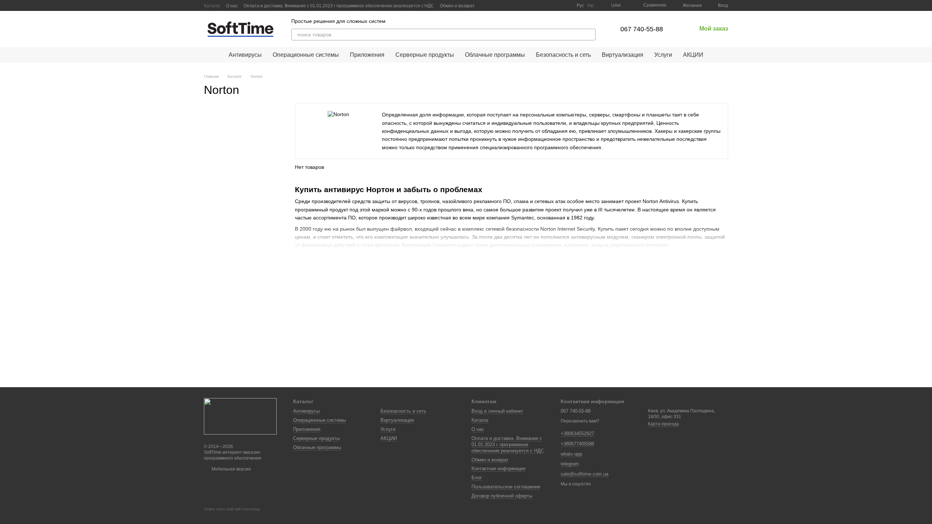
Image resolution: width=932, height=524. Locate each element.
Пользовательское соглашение (505, 486)
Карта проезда (663, 423)
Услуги (663, 55)
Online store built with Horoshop (232, 509)
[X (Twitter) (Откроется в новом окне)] (558, 5)
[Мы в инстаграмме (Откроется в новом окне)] (566, 5)
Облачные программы (495, 55)
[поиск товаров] (590, 34)
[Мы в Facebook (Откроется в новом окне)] (549, 5)
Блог (476, 477)
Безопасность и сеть (563, 55)
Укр (590, 5)
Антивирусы (245, 55)
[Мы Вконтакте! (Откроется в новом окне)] (540, 5)
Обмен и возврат (457, 5)
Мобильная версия (230, 469)
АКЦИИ (693, 55)
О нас (232, 5)
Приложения (367, 55)
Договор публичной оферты (501, 496)
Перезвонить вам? (580, 421)
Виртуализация (622, 55)
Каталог (212, 5)
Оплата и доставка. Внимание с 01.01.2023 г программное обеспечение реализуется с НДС (339, 5)
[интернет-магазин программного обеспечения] (240, 415)
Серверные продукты (424, 55)
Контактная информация (498, 468)
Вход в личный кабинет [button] (497, 411)
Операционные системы (306, 55)
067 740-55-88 (641, 29)
